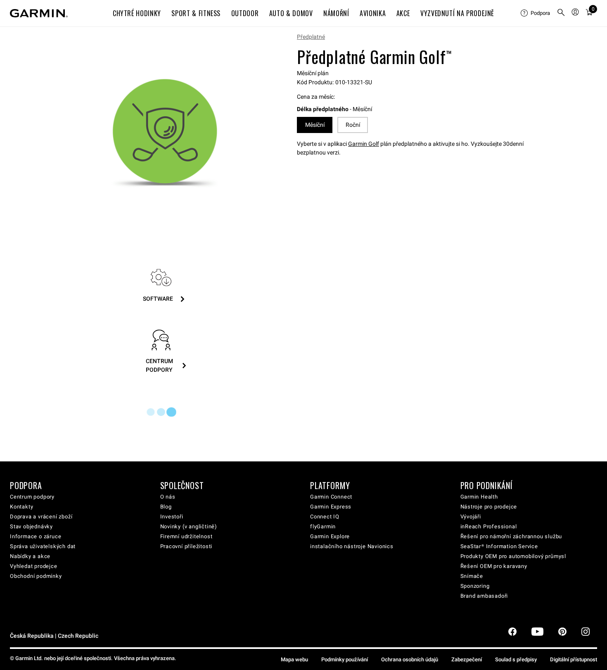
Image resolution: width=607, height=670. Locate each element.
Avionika (373, 13)
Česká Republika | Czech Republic (54, 635)
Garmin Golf (363, 143)
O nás (167, 497)
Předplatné (311, 37)
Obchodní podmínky (36, 576)
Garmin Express (330, 507)
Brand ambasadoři (484, 596)
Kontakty (21, 507)
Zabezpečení (466, 659)
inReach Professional (488, 526)
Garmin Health (479, 497)
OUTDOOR (244, 13)
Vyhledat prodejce (33, 566)
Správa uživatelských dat (43, 546)
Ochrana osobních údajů (409, 659)
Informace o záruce (35, 536)
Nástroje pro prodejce (488, 507)
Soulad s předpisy (516, 659)
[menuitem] (535, 13)
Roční (353, 124)
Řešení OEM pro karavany (493, 566)
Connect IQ (324, 516)
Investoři (171, 516)
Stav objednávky (31, 526)
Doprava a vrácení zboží (41, 516)
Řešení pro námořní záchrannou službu (511, 536)
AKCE (403, 13)
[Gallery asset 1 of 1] (165, 133)
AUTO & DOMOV (291, 13)
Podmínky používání (344, 659)
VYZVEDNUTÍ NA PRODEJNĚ (457, 13)
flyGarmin (323, 526)
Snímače (472, 576)
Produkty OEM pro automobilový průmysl (513, 556)
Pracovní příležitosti (186, 546)
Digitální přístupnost (573, 659)
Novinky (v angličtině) (189, 526)
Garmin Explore (330, 536)
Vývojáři (470, 516)
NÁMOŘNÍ (336, 13)
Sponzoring (475, 586)
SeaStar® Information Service (499, 546)
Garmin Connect (331, 497)
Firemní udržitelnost (186, 536)
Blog (166, 507)
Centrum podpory (32, 497)
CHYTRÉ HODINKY (137, 13)
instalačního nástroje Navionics (352, 546)
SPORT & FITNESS (196, 13)
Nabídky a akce (30, 556)
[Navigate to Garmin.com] (39, 13)
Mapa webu (294, 659)
